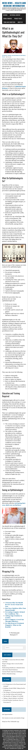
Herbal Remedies (7, 19)
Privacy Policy (18, 19)
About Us (20, 22)
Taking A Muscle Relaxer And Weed (13, 698)
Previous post (15, 633)
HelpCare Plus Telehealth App (10, 721)
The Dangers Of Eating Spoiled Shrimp (14, 692)
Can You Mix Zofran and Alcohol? (12, 694)
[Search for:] (14, 647)
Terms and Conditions (9, 22)
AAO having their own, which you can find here (13, 504)
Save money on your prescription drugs (13, 718)
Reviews (5, 15)
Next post (13, 635)
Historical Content (15, 15)
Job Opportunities (7, 714)
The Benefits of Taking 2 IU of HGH (13, 696)
